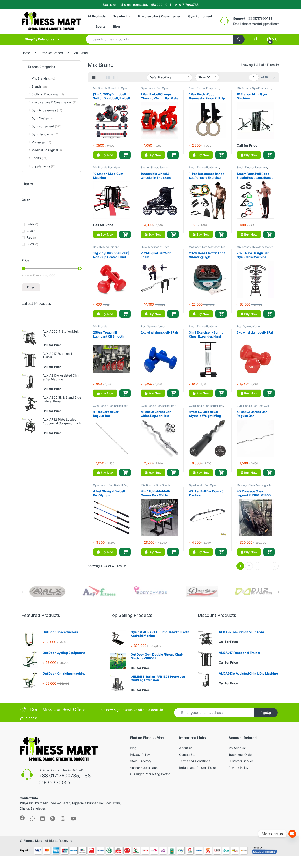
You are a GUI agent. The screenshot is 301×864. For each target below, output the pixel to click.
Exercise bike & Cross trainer (159, 16)
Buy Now (106, 155)
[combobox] (159, 39)
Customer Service (241, 761)
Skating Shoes (149, 167)
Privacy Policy (140, 754)
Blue (30, 231)
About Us (185, 748)
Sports (100, 26)
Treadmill (120, 16)
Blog (116, 26)
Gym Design (42, 118)
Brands (40, 86)
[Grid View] (94, 77)
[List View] (108, 77)
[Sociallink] (22, 817)
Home (26, 53)
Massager (195, 247)
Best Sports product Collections (155, 486)
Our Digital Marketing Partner (150, 774)
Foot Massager (211, 247)
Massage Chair (246, 485)
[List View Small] (115, 77)
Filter (31, 287)
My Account (237, 748)
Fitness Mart (33, 840)
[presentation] (278, 591)
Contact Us (187, 754)
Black (30, 224)
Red (29, 237)
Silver (30, 244)
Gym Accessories (154, 89)
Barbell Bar (120, 405)
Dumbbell (114, 88)
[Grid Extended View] (101, 77)
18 (274, 566)
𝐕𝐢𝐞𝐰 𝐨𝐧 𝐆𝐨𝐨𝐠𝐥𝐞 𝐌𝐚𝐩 (143, 767)
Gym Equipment (200, 16)
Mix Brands (100, 88)
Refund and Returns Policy (198, 767)
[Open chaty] (292, 834)
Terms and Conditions (194, 761)
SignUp (265, 713)
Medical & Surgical (47, 150)
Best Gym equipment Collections (106, 169)
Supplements (43, 166)
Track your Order (241, 754)
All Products (97, 16)
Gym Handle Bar (151, 88)
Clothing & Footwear (48, 94)
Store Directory (140, 761)
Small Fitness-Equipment (204, 88)
